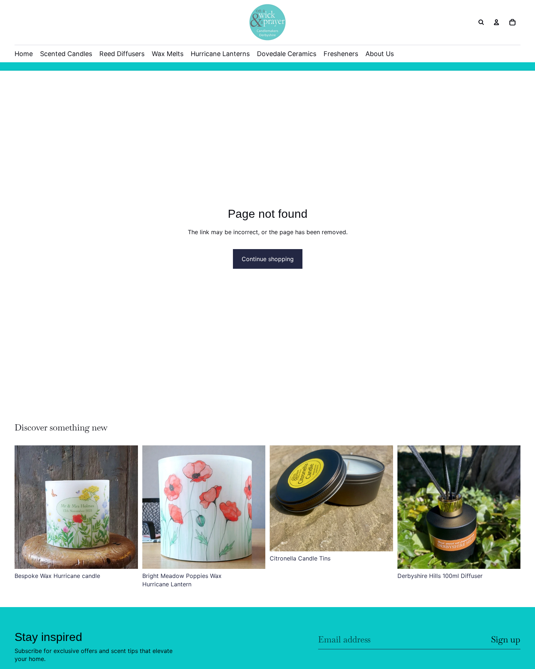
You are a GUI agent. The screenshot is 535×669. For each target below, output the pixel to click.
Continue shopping (268, 259)
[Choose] (509, 557)
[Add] (126, 557)
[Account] (496, 22)
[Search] (481, 22)
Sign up (505, 639)
